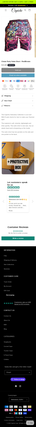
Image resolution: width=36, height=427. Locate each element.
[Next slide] (32, 158)
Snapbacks (7, 342)
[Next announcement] (32, 5)
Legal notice (19, 420)
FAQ (5, 256)
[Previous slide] (3, 158)
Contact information (9, 420)
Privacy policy (19, 417)
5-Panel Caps (8, 355)
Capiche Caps (14, 423)
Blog (5, 329)
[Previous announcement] (3, 5)
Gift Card (7, 290)
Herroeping (10, 295)
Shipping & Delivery (10, 260)
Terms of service (29, 420)
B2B (5, 324)
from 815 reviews (13, 190)
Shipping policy (10, 417)
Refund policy (28, 417)
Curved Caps (8, 346)
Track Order (8, 282)
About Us (7, 320)
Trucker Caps (8, 350)
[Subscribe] (29, 372)
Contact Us (7, 316)
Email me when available (18, 75)
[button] (6, 10)
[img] (19, 187)
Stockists (7, 269)
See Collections (9, 264)
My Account (7, 286)
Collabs (6, 359)
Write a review (18, 238)
